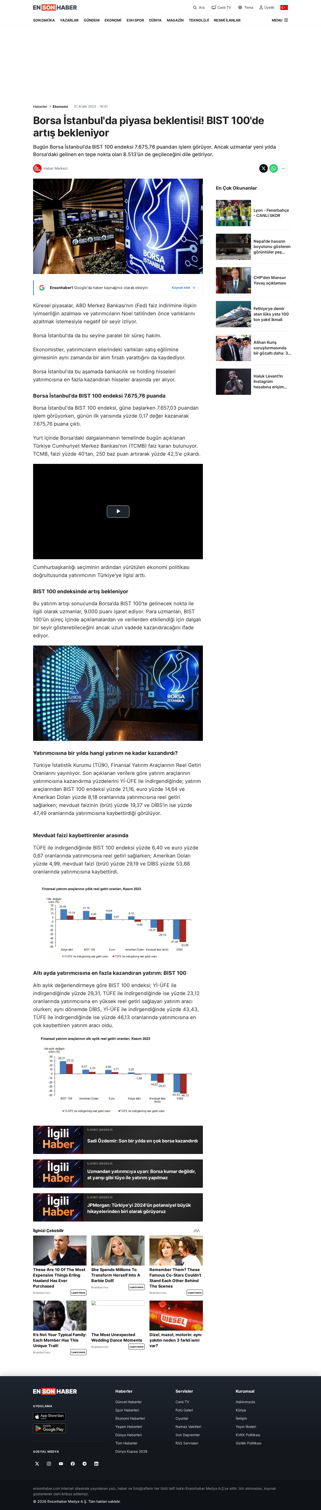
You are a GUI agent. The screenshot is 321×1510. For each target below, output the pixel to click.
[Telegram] (85, 1463)
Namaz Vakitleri (188, 1426)
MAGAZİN (175, 20)
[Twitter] (37, 1463)
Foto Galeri (184, 1410)
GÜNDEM (92, 20)
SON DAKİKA (44, 20)
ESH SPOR (135, 20)
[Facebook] (73, 1463)
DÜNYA (155, 20)
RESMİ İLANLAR (227, 20)
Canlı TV (182, 1402)
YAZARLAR (69, 20)
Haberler (40, 106)
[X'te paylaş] (263, 168)
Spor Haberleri (127, 1410)
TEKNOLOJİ (199, 20)
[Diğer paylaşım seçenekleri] (283, 168)
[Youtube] (61, 1463)
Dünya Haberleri (128, 1435)
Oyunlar (182, 1418)
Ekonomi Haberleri (130, 1418)
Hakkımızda (245, 1402)
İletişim (241, 1418)
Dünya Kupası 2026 (131, 1451)
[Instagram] (49, 1463)
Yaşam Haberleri (128, 1426)
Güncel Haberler (128, 1402)
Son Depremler (188, 1435)
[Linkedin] (96, 1463)
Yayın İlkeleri (246, 1426)
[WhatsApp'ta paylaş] (273, 168)
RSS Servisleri (187, 1443)
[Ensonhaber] (55, 7)
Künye (241, 1410)
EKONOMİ (113, 20)
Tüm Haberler (126, 1443)
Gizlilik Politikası (248, 1443)
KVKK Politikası (248, 1435)
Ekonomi (60, 106)
